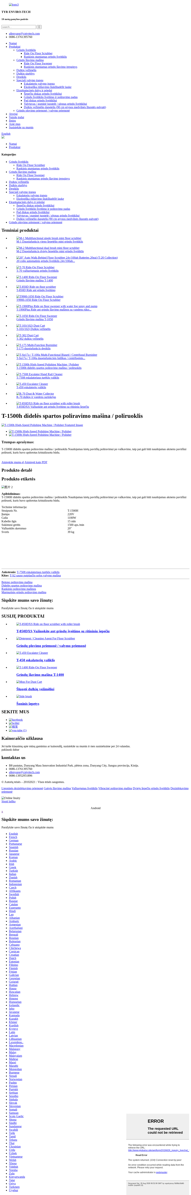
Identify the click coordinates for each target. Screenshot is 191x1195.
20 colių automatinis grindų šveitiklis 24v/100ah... (45, 261)
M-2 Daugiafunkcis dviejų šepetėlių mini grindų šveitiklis (50, 251)
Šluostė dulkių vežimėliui (35, 689)
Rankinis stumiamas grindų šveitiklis (45, 56)
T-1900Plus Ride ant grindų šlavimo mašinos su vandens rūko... (53, 309)
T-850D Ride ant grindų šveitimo (35, 290)
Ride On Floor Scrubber (38, 53)
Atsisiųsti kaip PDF (35, 462)
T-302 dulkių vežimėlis (29, 338)
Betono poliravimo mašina (16, 582)
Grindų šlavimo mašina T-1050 (34, 319)
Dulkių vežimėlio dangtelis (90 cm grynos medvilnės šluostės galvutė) (65, 107)
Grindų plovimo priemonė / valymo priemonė (43, 110)
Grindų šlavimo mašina (30, 60)
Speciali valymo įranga (29, 80)
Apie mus (14, 124)
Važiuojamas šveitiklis (85, 788)
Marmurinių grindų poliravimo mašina (23, 592)
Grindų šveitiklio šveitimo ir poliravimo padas (51, 97)
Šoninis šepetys (27, 704)
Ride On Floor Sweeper (38, 63)
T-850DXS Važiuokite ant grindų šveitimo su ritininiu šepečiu (52, 406)
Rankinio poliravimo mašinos (18, 588)
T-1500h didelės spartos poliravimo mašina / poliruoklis (49, 367)
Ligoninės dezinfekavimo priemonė (22, 788)
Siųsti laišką (8, 801)
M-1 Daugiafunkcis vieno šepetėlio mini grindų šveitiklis (49, 241)
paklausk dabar (10, 749)
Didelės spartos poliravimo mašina (21, 585)
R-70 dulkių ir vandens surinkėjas (36, 397)
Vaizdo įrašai (16, 117)
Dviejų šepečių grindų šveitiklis (151, 788)
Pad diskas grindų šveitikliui (40, 100)
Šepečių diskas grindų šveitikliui (43, 93)
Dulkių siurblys (25, 73)
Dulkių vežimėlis (26, 70)
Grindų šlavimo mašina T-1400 (34, 280)
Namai (13, 43)
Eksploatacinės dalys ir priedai (34, 90)
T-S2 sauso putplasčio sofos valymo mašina (35, 575)
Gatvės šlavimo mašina (57, 788)
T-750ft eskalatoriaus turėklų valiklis (37, 377)
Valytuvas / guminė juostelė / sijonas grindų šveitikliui (55, 103)
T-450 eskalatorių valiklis (31, 387)
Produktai (14, 46)
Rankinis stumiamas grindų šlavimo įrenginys (50, 66)
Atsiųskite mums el (12, 462)
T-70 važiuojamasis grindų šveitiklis (37, 270)
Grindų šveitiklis (26, 50)
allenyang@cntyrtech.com (24, 772)
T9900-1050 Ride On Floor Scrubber (38, 299)
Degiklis (21, 76)
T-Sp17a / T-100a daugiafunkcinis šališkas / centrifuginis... (50, 358)
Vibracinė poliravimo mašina (115, 788)
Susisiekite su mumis (21, 127)
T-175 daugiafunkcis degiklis (33, 348)
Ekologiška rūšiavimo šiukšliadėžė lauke (47, 87)
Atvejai (13, 113)
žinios (12, 120)
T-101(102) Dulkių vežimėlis (33, 329)
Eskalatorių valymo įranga (39, 83)
